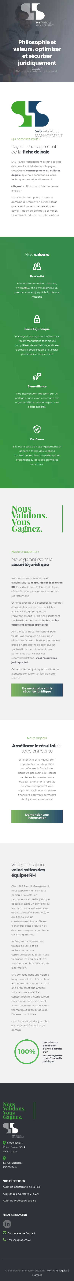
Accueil (36, 68)
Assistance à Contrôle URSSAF (21, 1194)
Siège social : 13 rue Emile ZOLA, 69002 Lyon (14, 1147)
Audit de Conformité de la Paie (22, 1187)
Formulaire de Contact (21, 1233)
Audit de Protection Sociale (19, 1201)
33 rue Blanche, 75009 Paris (12, 1165)
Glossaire (37, 1275)
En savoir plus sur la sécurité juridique (37, 690)
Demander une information (37, 816)
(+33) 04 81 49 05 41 (19, 1240)
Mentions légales (57, 1271)
